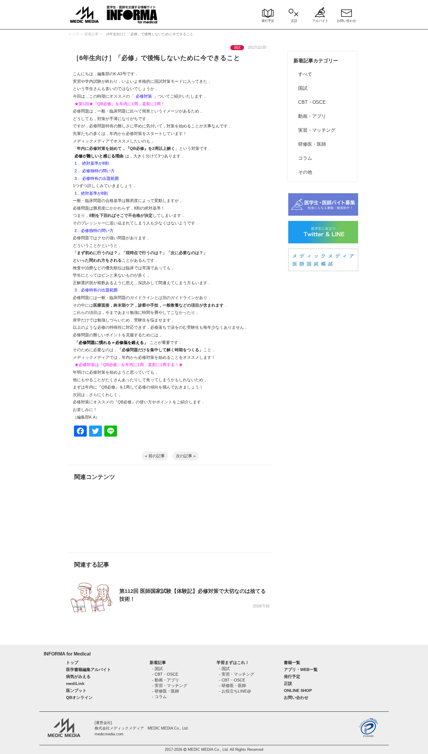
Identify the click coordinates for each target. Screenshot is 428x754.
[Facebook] (80, 432)
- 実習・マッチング (169, 685)
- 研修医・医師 (165, 691)
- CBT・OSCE (165, 674)
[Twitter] (95, 432)
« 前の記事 (155, 456)
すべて (302, 74)
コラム (302, 158)
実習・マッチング (314, 130)
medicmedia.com (109, 734)
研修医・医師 (309, 144)
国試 (300, 88)
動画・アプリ (309, 116)
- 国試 (157, 668)
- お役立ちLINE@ (235, 691)
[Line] (110, 432)
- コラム (159, 696)
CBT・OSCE (309, 102)
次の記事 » (186, 456)
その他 (302, 172)
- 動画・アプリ (165, 680)
